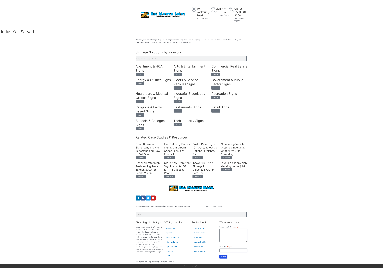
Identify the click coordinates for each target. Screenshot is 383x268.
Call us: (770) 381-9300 (240, 12)
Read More (141, 157)
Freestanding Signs (200, 242)
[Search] (246, 58)
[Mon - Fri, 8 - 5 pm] (212, 9)
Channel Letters (199, 233)
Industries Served (182, 25)
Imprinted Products (172, 237)
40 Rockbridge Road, (203, 12)
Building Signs (198, 228)
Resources (222, 25)
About (237, 25)
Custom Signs (145, 25)
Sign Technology (204, 25)
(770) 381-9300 (198, 206)
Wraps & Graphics (199, 251)
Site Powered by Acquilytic (191, 266)
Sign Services (164, 25)
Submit (223, 256)
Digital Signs (197, 237)
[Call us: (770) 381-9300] (231, 9)
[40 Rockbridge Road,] (194, 9)
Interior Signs (198, 247)
